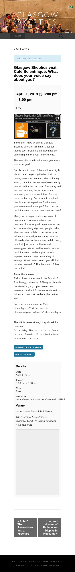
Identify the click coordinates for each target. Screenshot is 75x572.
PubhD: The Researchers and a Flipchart (25, 527)
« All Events (21, 48)
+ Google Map (24, 424)
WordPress (51, 561)
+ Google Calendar (28, 347)
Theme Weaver (49, 566)
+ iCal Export (24, 354)
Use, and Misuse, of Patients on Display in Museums (50, 527)
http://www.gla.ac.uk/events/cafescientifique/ (37, 312)
